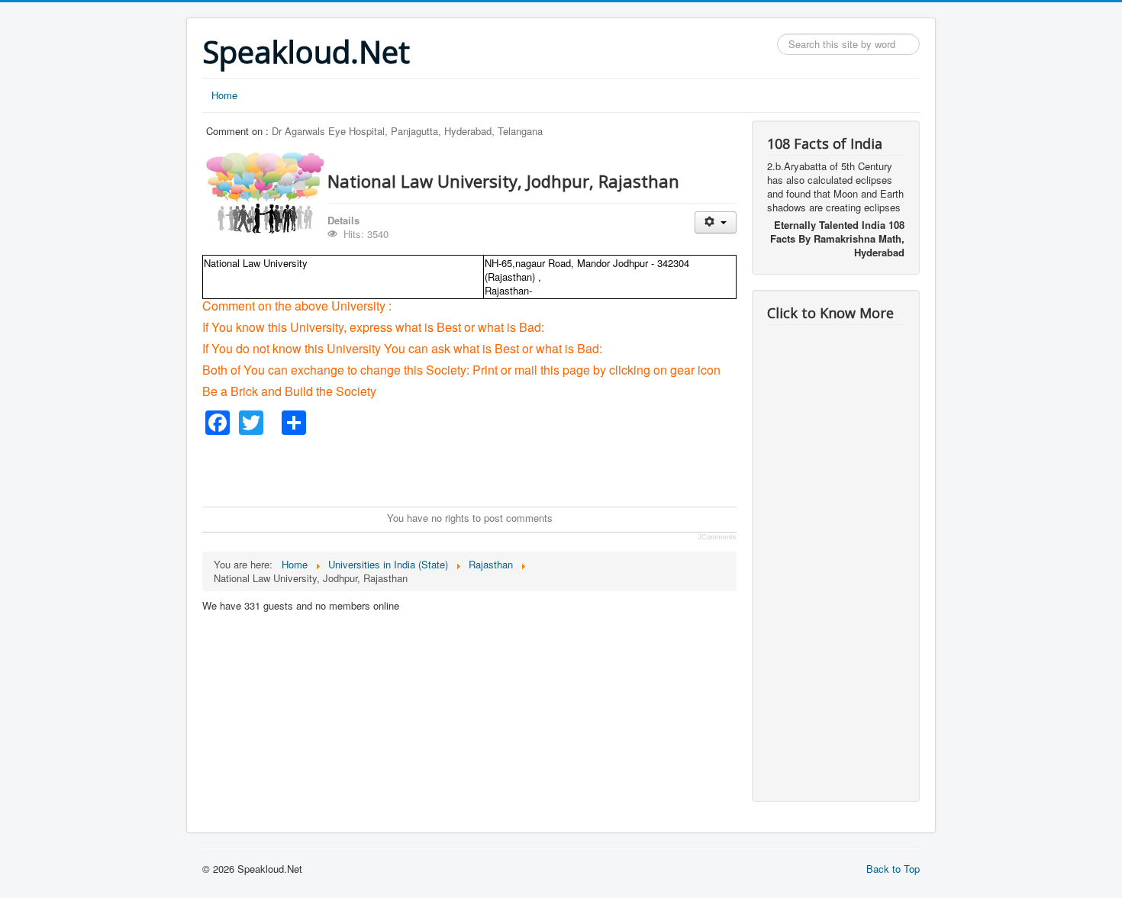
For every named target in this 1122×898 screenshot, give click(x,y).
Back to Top (893, 868)
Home (224, 95)
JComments (717, 537)
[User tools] (716, 222)
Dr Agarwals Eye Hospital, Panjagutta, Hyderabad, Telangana (407, 131)
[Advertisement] (480, 469)
